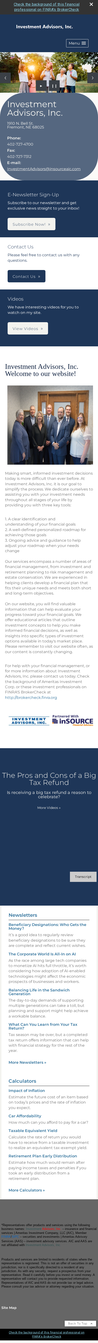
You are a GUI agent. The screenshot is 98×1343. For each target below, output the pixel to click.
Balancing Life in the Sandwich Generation (39, 992)
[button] (77, 43)
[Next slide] (92, 78)
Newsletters (23, 915)
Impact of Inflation (27, 1090)
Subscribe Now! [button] (29, 224)
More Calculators (27, 1190)
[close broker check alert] (91, 4)
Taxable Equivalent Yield (33, 1130)
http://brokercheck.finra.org (31, 697)
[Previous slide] (5, 78)
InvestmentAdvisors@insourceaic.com (44, 169)
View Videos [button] (25, 328)
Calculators (22, 1081)
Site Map (9, 1308)
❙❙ (54, 85)
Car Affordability (25, 1116)
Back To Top (78, 1323)
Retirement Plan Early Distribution (43, 1156)
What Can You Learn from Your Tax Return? (43, 1026)
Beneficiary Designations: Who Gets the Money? (47, 926)
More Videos (49, 807)
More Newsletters (27, 1062)
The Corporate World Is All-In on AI (42, 954)
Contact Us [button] (24, 276)
